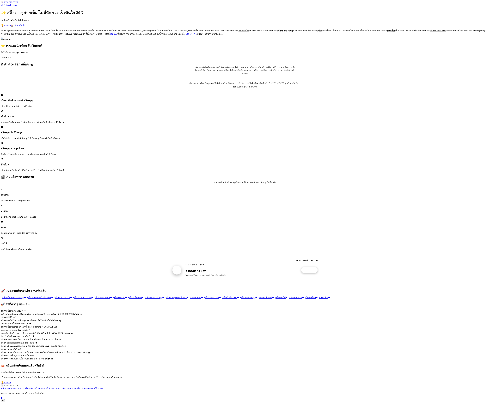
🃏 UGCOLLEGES (9, 2)
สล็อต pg (113, 34)
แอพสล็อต (88, 388)
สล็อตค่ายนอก (54, 388)
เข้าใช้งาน (5, 5)
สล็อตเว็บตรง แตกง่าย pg (73, 388)
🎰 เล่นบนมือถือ (18, 25)
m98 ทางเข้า (191, 34)
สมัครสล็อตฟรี (30, 388)
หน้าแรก (5, 388)
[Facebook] (1, 398)
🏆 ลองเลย (6, 25)
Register (13, 5)
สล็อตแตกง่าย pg (16, 388)
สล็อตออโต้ (43, 388)
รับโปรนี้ (310, 270)
